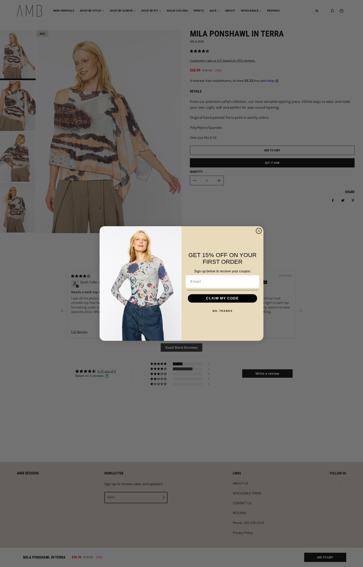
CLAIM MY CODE (222, 298)
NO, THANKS (223, 311)
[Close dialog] (258, 230)
